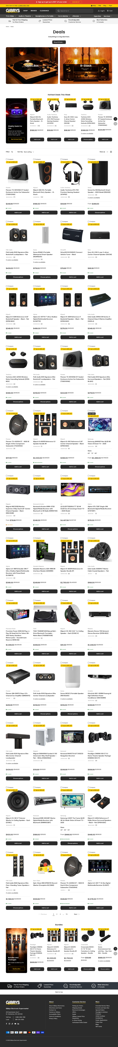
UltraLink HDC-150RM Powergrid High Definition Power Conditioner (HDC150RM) (99, 695)
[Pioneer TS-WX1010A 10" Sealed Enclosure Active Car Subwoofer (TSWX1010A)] (105, 105)
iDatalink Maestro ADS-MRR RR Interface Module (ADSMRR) (44, 570)
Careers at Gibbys (54, 1012)
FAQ (99, 5)
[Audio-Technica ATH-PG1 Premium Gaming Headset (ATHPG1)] (54, 105)
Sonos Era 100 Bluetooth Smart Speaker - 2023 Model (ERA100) (99, 191)
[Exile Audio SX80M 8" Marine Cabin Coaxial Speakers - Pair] (100, 552)
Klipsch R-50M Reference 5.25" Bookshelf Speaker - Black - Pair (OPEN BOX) (17, 319)
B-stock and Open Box (102, 1008)
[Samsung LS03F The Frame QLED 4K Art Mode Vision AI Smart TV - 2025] (72, 801)
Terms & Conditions (55, 1016)
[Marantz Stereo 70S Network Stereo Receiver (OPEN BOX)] (100, 614)
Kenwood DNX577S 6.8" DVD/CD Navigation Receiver (71, 755)
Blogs (97, 1024)
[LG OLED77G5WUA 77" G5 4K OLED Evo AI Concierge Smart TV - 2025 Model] (72, 489)
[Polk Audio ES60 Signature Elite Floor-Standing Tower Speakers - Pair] (18, 866)
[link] (42, 914)
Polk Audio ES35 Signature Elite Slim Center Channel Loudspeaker (17, 756)
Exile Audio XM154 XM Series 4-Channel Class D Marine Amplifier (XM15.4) (100, 319)
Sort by (20, 152)
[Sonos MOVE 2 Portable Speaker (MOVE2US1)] (72, 676)
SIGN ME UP (75, 2)
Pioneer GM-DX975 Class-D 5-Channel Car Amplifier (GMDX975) (18, 694)
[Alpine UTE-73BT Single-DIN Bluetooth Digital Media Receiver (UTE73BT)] (100, 489)
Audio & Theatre (25, 16)
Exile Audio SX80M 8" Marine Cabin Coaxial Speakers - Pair (98, 570)
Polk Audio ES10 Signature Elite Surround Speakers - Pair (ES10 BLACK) (99, 379)
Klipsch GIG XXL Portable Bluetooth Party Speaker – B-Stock (36, 120)
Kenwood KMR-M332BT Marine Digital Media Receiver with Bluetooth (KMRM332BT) (44, 820)
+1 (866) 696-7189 (23, 5)
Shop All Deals (59, 42)
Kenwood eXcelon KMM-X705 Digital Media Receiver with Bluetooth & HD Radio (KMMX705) (45, 509)
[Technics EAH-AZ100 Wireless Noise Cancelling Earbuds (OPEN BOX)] (88, 105)
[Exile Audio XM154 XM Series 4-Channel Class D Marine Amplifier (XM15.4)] (100, 300)
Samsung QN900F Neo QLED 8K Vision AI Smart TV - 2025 (99, 443)
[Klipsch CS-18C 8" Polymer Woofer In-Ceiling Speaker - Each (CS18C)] (18, 801)
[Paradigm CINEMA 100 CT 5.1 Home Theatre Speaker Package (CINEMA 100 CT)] (100, 737)
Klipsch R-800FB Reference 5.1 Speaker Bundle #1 (71, 570)
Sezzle (74, 1014)
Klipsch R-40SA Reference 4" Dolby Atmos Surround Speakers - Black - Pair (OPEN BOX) (99, 820)
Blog (104, 5)
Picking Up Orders (77, 1006)
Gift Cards (99, 1026)
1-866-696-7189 (20, 1017)
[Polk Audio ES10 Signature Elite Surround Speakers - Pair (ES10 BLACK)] (100, 360)
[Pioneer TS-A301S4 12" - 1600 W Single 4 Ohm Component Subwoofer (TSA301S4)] (18, 424)
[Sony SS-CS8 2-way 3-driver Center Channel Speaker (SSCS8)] (71, 105)
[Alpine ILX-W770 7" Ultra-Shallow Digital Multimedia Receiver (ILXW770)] (45, 300)
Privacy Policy (53, 1018)
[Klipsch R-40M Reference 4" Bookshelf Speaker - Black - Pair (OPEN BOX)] (72, 300)
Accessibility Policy (55, 1014)
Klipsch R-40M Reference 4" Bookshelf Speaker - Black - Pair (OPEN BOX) (72, 319)
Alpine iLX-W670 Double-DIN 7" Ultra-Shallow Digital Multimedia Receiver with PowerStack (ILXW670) (17, 572)
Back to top (59, 992)
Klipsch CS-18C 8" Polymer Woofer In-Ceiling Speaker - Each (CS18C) (18, 820)
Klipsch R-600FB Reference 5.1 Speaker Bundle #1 (44, 443)
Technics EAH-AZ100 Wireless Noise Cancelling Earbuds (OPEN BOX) (88, 120)
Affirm (74, 1012)
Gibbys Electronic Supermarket (18, 1040)
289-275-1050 (19, 1019)
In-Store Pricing (77, 1020)
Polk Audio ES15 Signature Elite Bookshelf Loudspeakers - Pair (44, 378)
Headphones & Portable (44, 16)
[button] (109, 11)
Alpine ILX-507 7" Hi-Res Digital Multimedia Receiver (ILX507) (99, 884)
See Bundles (16, 969)
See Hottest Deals (16, 139)
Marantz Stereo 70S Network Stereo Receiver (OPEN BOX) (98, 632)
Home (7, 26)
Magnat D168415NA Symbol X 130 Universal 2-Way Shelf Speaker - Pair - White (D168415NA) (45, 756)
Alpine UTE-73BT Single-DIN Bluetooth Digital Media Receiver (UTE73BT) (99, 509)
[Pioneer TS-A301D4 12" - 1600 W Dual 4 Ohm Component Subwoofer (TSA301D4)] (72, 866)
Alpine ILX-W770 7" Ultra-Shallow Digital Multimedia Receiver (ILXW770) (45, 319)
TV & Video (10, 16)
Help (94, 5)
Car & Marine (63, 16)
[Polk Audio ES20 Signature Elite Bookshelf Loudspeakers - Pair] (18, 235)
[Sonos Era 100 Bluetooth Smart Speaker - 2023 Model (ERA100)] (100, 173)
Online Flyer (99, 1022)
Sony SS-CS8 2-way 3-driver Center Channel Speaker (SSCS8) (71, 120)
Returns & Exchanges (78, 1010)
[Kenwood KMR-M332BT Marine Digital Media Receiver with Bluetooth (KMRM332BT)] (45, 801)
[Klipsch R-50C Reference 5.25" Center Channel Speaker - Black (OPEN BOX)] (72, 424)
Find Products (31, 82)
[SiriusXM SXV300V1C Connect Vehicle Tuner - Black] (72, 235)
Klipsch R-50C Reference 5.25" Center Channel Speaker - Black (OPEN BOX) (72, 444)
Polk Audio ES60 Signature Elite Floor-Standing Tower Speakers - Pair (18, 885)
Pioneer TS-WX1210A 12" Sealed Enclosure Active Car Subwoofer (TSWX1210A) (18, 192)
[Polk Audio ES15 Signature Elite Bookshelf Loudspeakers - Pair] (45, 360)
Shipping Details (77, 1008)
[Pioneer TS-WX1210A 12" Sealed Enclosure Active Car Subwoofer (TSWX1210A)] (18, 173)
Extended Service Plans (103, 1006)
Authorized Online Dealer (79, 1022)
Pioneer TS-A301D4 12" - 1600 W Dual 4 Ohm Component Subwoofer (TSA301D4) (72, 885)
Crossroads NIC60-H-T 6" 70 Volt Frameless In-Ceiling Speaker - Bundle (88, 950)
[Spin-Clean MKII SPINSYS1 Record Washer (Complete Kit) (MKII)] (45, 866)
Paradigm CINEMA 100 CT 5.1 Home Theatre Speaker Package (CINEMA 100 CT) (99, 756)
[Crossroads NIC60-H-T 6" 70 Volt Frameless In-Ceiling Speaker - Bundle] (88, 935)
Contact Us (52, 1010)
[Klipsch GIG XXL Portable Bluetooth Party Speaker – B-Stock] (37, 105)
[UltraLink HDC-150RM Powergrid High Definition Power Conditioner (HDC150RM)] (100, 676)
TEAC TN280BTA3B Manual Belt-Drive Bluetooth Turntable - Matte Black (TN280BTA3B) (44, 633)
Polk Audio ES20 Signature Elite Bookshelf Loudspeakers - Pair (17, 253)
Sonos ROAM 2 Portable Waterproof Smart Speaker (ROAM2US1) (43, 254)
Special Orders (100, 1010)
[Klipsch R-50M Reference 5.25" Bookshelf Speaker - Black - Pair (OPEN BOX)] (18, 300)
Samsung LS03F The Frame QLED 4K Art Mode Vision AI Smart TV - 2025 (72, 820)
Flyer (110, 5)
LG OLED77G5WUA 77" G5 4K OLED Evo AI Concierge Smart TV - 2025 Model (72, 509)
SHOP (25, 11)
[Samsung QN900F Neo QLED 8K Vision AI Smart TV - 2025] (100, 424)
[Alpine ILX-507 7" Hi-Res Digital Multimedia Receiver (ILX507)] (100, 866)
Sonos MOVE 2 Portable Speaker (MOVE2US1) (72, 694)
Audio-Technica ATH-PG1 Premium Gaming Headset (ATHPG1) (53, 120)
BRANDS (34, 11)
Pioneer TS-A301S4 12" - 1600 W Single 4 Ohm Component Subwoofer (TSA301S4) (17, 444)
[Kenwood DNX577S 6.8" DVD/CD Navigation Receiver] (72, 737)
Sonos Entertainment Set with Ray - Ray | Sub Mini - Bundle (105, 950)
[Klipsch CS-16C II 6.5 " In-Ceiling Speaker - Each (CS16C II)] (72, 614)
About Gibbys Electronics (56, 1006)
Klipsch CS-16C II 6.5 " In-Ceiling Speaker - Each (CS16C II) (72, 632)
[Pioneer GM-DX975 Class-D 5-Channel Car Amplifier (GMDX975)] (18, 676)
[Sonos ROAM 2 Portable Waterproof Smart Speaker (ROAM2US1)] (45, 235)
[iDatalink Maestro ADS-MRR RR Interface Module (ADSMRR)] (45, 552)
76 (66, 914)
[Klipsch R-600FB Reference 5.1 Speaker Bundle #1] (45, 424)
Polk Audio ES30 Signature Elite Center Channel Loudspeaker (44, 694)
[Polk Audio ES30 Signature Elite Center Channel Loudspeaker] (45, 676)
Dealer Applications (101, 1020)
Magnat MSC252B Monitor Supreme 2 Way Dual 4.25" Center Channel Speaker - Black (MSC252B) (18, 510)
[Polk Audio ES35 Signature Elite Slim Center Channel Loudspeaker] (18, 737)
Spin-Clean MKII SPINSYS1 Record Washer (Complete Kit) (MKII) (45, 884)
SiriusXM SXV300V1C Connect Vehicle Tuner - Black (71, 253)
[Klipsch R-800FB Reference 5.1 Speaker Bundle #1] (72, 552)
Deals (12, 26)
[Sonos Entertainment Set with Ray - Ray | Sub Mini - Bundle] (105, 935)
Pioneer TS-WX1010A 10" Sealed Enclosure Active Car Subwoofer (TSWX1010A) (105, 121)
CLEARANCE (44, 11)
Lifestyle (75, 16)
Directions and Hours (55, 1008)
